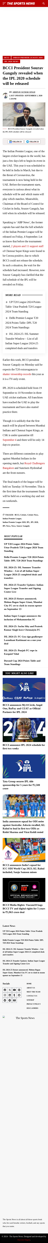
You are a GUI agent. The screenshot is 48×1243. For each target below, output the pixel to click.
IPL (28, 522)
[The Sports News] (21, 3)
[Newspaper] (14, 1000)
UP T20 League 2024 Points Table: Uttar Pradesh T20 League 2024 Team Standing (23, 306)
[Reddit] (5, 1000)
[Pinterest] (19, 989)
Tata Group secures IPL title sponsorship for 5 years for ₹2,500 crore (21, 785)
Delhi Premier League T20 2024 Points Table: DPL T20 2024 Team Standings (21, 322)
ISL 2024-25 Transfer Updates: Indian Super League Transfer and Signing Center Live (23, 588)
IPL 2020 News (11, 62)
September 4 (9, 439)
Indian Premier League (12, 519)
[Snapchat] (19, 995)
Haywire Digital (23, 1240)
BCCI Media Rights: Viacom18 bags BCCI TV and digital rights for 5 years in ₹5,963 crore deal (24, 908)
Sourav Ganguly (23, 526)
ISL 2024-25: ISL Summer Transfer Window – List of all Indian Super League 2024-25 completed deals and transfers (23, 952)
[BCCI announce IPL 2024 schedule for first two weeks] (24, 730)
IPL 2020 (34, 522)
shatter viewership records (17, 374)
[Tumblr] (14, 995)
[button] (5, 3)
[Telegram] (9, 1000)
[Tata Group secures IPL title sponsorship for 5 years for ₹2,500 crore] (24, 766)
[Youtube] (14, 989)
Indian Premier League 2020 (28, 58)
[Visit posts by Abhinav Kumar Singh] (5, 95)
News (13, 526)
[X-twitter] (9, 989)
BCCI (6, 58)
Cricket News (32, 515)
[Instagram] (5, 995)
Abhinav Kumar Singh (24, 92)
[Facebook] (5, 989)
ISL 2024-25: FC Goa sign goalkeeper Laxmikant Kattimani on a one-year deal (23, 640)
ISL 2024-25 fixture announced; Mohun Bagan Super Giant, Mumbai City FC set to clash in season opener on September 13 (24, 972)
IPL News (6, 526)
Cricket (23, 515)
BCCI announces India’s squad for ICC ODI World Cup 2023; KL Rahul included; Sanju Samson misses (23, 869)
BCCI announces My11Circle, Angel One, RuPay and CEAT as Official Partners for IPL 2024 (22, 708)
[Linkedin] (9, 995)
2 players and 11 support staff (27, 246)
